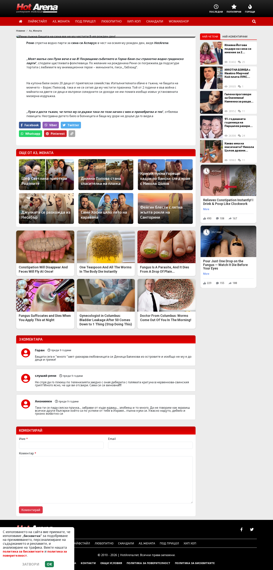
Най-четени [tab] (210, 36)
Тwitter (73, 125)
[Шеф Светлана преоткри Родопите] (46, 174)
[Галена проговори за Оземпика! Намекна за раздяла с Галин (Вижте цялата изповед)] (211, 102)
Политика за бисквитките (195, 563)
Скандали (126, 543)
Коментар (27, 453)
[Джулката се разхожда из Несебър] (46, 208)
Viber (53, 125)
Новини (20, 30)
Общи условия (111, 563)
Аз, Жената (35, 30)
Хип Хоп (190, 543)
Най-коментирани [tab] (234, 36)
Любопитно (104, 543)
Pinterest (58, 134)
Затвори (30, 564)
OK (49, 564)
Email (112, 438)
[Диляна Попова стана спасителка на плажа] (105, 174)
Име (23, 438)
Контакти (88, 563)
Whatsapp (32, 134)
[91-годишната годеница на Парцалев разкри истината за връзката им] (211, 127)
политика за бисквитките (23, 551)
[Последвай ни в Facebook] (241, 529)
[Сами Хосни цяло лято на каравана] (105, 208)
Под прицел (169, 543)
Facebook (32, 125)
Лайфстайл (81, 543)
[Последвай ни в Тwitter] (252, 529)
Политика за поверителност (148, 563)
